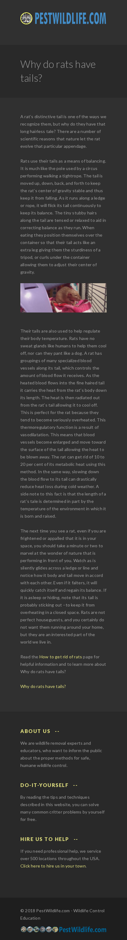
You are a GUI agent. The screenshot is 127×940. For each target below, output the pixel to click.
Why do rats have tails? (43, 686)
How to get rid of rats (60, 656)
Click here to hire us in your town (53, 865)
